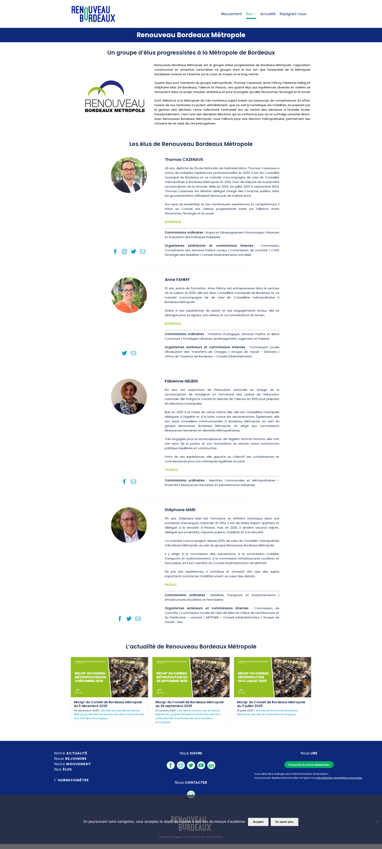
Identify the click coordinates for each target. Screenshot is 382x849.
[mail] (142, 251)
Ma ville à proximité (113, 710)
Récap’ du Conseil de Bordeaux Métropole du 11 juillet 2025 (271, 704)
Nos (63, 769)
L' (71, 780)
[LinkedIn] (211, 765)
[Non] (377, 822)
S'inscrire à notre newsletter (309, 765)
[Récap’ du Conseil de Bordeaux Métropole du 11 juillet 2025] (272, 677)
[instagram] (124, 251)
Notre (70, 753)
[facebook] (115, 251)
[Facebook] (171, 765)
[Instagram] (181, 765)
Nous (70, 758)
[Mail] (191, 794)
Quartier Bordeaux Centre (187, 714)
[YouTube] (201, 765)
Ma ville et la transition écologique (274, 714)
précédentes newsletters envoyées (339, 778)
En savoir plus (284, 821)
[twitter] (133, 251)
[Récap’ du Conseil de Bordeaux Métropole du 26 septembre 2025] (191, 677)
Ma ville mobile (124, 714)
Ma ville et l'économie (192, 710)
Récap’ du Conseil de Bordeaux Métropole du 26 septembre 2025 (189, 704)
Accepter (258, 821)
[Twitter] (191, 765)
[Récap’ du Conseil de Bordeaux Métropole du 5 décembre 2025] (109, 677)
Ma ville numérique (101, 714)
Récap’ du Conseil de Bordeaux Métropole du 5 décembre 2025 (108, 704)
